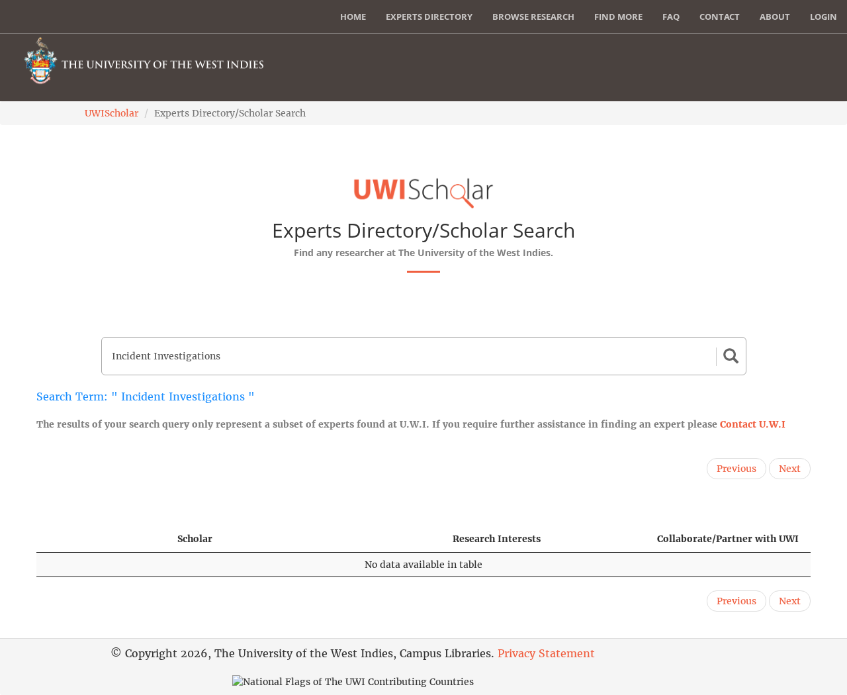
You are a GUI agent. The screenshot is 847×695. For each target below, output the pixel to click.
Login (823, 17)
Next (790, 469)
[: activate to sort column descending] (100, 539)
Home (353, 17)
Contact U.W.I (752, 424)
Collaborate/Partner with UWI (728, 539)
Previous (736, 469)
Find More (618, 17)
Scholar (194, 539)
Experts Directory (429, 17)
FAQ (671, 17)
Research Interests (497, 539)
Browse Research (533, 17)
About (775, 17)
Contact (719, 17)
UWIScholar (111, 113)
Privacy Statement (546, 653)
